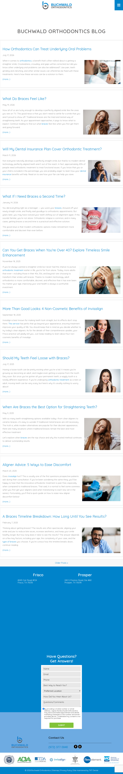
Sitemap (55, 770)
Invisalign (12, 476)
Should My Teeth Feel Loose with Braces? (36, 358)
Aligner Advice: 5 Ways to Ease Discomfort (37, 464)
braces (45, 124)
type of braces (9, 541)
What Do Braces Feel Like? (24, 98)
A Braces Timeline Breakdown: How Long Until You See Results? (54, 516)
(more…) (6, 79)
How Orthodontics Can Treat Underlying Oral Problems (47, 49)
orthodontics (26, 60)
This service (13, 323)
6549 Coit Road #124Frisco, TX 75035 (27, 581)
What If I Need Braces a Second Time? (34, 196)
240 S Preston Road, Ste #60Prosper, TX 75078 (78, 581)
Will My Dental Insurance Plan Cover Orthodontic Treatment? (52, 149)
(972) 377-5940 (58, 747)
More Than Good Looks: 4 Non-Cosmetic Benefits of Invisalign (53, 308)
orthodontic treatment (13, 270)
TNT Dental (93, 770)
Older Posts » (61, 562)
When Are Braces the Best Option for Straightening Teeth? (50, 407)
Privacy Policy (66, 770)
